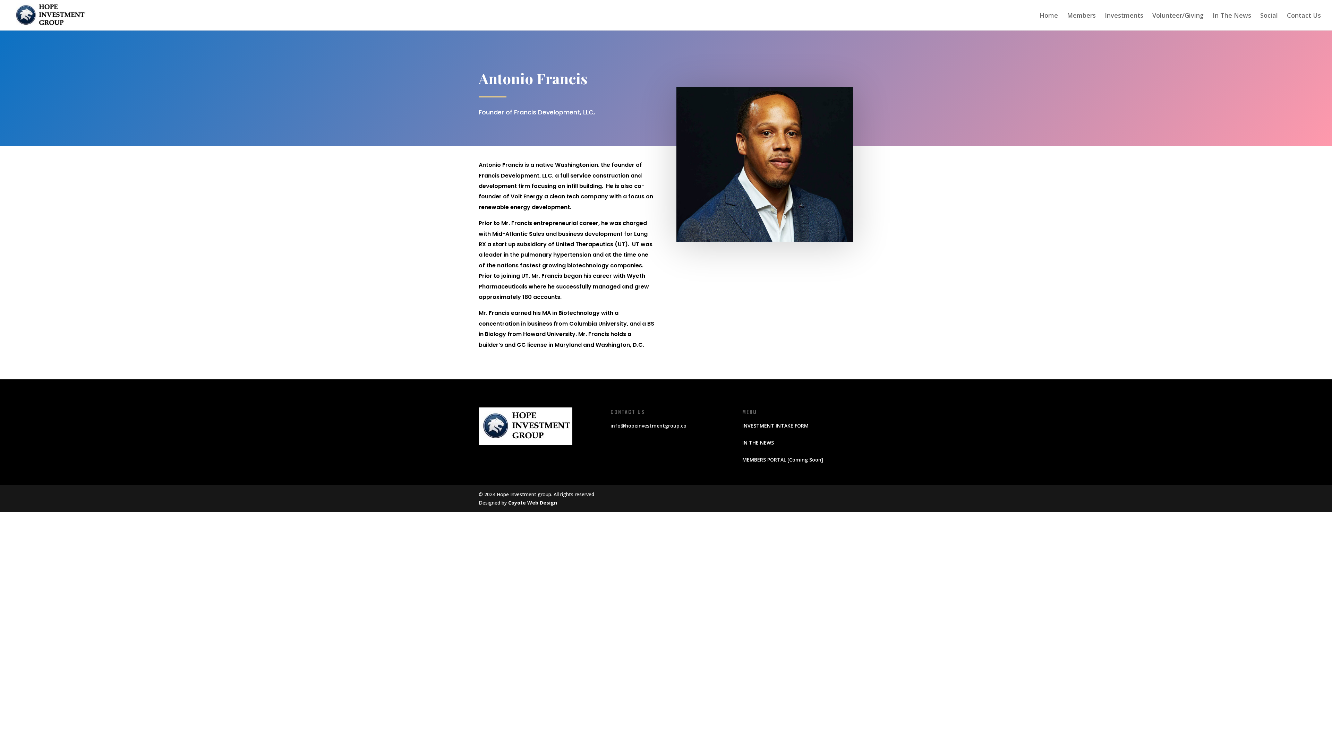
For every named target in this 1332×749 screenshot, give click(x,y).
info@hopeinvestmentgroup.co (648, 425)
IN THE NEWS (758, 442)
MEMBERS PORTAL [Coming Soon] (782, 459)
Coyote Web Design (532, 502)
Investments (1124, 16)
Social (1269, 16)
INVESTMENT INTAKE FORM (775, 425)
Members (1081, 16)
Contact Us (1304, 16)
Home (1049, 16)
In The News (1232, 16)
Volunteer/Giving (1178, 16)
